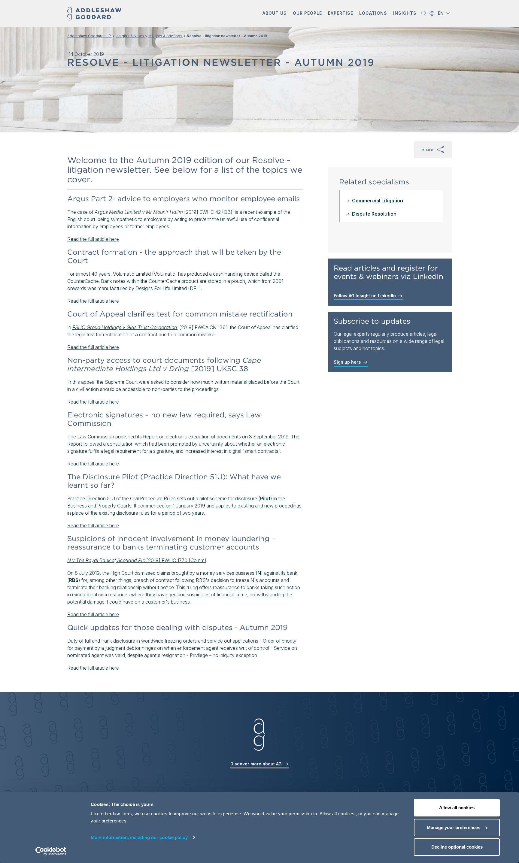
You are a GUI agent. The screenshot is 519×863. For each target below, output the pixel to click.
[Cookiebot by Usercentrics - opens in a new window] (51, 851)
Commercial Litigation (377, 201)
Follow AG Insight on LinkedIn (365, 295)
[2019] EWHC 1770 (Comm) (136, 560)
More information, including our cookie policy (139, 837)
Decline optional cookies (457, 846)
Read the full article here (93, 239)
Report (74, 444)
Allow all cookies (457, 807)
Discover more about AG (256, 763)
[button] (275, 13)
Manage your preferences (453, 827)
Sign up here (348, 362)
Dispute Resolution (374, 214)
